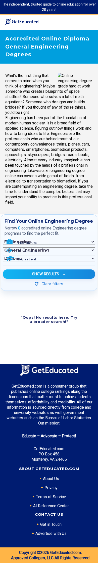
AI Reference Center (51, 505)
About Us (51, 478)
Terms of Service (51, 496)
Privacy (51, 487)
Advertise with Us (51, 533)
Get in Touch (51, 524)
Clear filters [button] (51, 283)
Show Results (49, 274)
